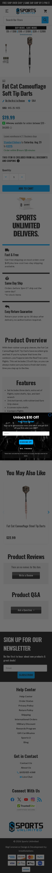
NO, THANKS (26, 449)
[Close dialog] (50, 415)
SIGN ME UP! (26, 442)
